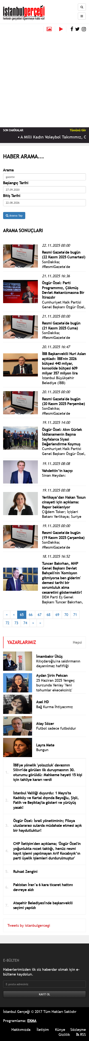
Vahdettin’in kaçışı (57, 470)
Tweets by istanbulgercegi (28, 925)
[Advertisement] (44, 78)
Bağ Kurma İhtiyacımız (54, 706)
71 (75, 614)
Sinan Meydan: (54, 475)
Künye (60, 1029)
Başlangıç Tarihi (15, 182)
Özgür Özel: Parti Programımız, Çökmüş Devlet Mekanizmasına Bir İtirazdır (63, 290)
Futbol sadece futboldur (56, 728)
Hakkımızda (20, 1029)
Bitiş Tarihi (11, 195)
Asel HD (42, 701)
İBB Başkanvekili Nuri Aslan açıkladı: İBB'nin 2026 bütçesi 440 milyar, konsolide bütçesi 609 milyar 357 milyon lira (64, 363)
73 (16, 623)
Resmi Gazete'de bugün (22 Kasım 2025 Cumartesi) (63, 254)
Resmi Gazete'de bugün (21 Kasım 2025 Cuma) (61, 325)
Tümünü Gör (78, 130)
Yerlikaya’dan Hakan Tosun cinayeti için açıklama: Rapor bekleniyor (64, 502)
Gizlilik (64, 1034)
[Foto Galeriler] (49, 29)
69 (57, 614)
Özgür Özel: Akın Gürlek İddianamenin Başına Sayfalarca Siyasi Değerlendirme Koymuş (62, 436)
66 (30, 614)
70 (66, 614)
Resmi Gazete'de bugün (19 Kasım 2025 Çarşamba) (63, 535)
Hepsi (77, 642)
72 (7, 623)
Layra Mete (45, 745)
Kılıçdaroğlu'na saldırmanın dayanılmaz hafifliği (58, 663)
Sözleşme (78, 1029)
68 (48, 614)
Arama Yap (15, 215)
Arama (8, 170)
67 (39, 614)
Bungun (42, 749)
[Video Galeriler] (62, 29)
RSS (82, 1034)
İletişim (43, 1029)
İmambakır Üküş (49, 656)
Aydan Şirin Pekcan (52, 675)
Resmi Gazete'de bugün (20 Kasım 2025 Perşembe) (63, 401)
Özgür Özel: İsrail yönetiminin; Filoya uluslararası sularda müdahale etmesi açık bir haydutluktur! (47, 825)
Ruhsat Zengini (25, 871)
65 (22, 614)
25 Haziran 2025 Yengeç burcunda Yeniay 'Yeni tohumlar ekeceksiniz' (55, 685)
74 (25, 623)
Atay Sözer (45, 723)
